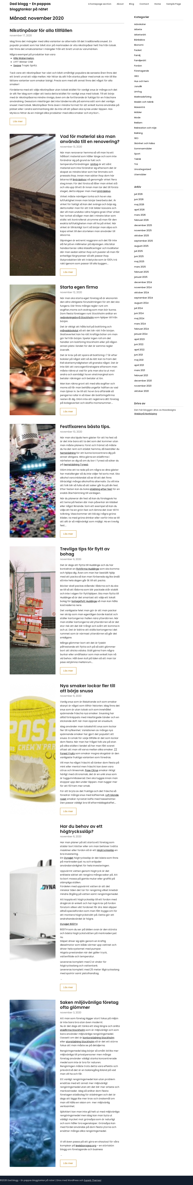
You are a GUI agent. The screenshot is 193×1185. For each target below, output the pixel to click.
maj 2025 (139, 261)
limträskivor (80, 179)
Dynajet (68, 858)
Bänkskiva (139, 39)
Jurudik (138, 86)
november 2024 (143, 287)
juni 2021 (138, 354)
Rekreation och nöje (145, 127)
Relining (138, 133)
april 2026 (139, 209)
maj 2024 (139, 318)
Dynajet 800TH (69, 924)
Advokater (140, 24)
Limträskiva (103, 191)
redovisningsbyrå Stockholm (77, 317)
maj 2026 (139, 204)
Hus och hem (141, 81)
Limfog (94, 164)
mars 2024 (140, 323)
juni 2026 (139, 199)
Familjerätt (140, 60)
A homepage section (99, 3)
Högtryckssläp (105, 850)
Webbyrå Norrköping (145, 413)
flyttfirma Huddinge (87, 569)
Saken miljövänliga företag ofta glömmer (89, 1004)
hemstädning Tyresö (76, 464)
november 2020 (143, 385)
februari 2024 (141, 328)
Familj (137, 55)
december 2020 (143, 380)
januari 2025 (140, 277)
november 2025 (143, 230)
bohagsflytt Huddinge (84, 601)
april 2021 (139, 365)
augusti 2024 (141, 302)
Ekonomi (138, 44)
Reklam (138, 122)
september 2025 (143, 240)
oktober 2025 (141, 235)
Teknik (137, 159)
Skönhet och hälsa (144, 143)
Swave (17, 65)
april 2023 (139, 339)
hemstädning (68, 453)
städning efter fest (101, 489)
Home (157, 3)
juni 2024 (139, 313)
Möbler (138, 112)
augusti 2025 (141, 245)
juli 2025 (138, 251)
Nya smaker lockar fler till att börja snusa (87, 688)
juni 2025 (139, 256)
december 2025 (143, 225)
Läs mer (18, 121)
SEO (136, 138)
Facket (138, 50)
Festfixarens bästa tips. (85, 427)
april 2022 (139, 349)
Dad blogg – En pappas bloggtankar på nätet (30, 7)
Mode (137, 117)
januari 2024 (140, 333)
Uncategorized (142, 169)
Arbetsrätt (140, 34)
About (120, 3)
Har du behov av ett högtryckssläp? (81, 828)
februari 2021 (141, 375)
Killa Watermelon (23, 58)
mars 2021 (139, 370)
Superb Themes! (92, 1180)
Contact (144, 3)
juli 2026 (138, 194)
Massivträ (139, 107)
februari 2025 (141, 271)
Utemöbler (140, 174)
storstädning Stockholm (80, 1041)
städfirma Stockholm (72, 1030)
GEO (136, 76)
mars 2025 (140, 266)
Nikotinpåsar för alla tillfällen (41, 30)
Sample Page (173, 3)
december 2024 (143, 282)
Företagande (141, 70)
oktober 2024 (141, 292)
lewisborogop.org (86, 1145)
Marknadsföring (142, 96)
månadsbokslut (69, 330)
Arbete (138, 29)
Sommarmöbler (143, 148)
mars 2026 (140, 214)
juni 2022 (138, 344)
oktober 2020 (141, 391)
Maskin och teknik (143, 101)
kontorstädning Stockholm (98, 1037)
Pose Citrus (91, 770)
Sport (137, 153)
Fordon (138, 65)
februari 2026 (141, 220)
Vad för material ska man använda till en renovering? (89, 139)
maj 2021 (139, 359)
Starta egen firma (79, 287)
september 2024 (143, 297)
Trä (136, 164)
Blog (131, 3)
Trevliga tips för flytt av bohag (85, 551)
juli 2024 (138, 308)
